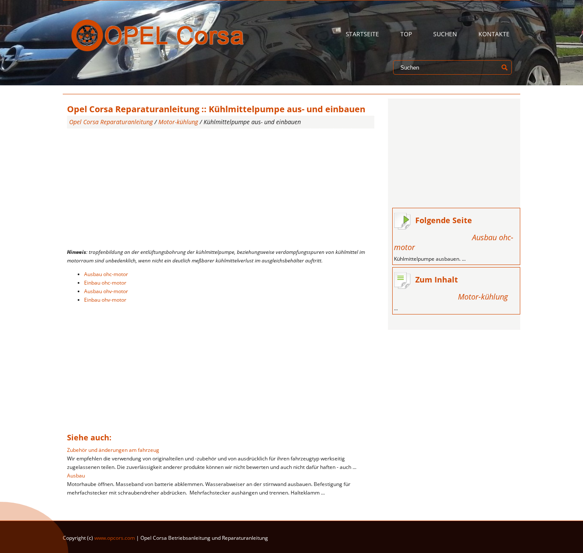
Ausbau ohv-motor (106, 291)
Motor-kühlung (178, 122)
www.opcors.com (114, 537)
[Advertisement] (220, 188)
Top (406, 34)
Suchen (445, 34)
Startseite (362, 34)
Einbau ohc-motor (105, 282)
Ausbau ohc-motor (106, 274)
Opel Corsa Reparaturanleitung (111, 122)
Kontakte (494, 34)
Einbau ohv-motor (105, 299)
